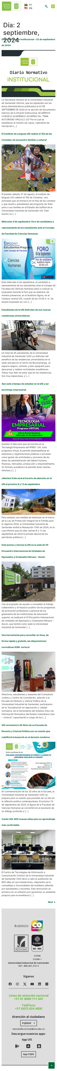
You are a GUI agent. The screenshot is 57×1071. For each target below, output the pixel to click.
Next (51, 902)
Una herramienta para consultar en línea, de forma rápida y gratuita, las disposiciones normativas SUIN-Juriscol (25, 641)
